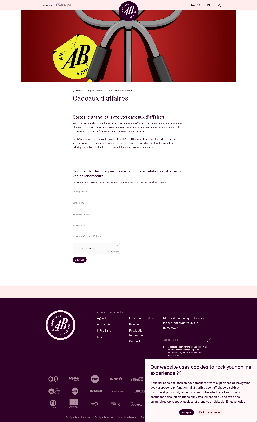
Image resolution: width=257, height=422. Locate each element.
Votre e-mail (79, 225)
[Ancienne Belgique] (129, 11)
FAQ (100, 337)
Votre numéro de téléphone (87, 236)
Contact (134, 341)
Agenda (47, 5)
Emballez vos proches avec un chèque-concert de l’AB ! (104, 90)
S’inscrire (209, 340)
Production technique (136, 332)
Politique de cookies (104, 417)
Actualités (104, 324)
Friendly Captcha (113, 252)
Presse (134, 324)
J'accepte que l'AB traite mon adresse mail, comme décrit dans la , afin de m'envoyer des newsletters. (187, 351)
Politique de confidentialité (78, 417)
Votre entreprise (81, 214)
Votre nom (78, 203)
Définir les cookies (209, 412)
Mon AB (195, 5)
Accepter (186, 412)
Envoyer (79, 259)
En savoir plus (235, 402)
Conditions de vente (127, 417)
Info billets (104, 330)
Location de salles (141, 318)
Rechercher (219, 5)
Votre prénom (80, 191)
